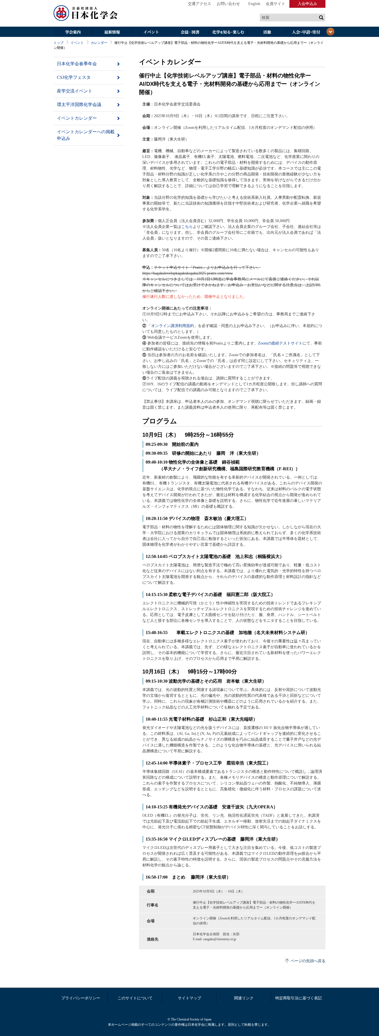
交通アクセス (199, 4)
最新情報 (111, 32)
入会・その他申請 (306, 32)
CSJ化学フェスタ (74, 77)
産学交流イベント (74, 91)
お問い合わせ (228, 4)
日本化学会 (86, 13)
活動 (267, 32)
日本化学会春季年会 (77, 63)
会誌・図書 (189, 32)
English (254, 4)
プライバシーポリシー (80, 998)
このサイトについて (135, 998)
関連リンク (244, 998)
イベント (150, 32)
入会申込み (307, 4)
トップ (59, 43)
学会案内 (73, 32)
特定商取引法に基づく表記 (298, 998)
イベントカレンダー (77, 118)
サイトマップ (189, 998)
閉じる (330, 32)
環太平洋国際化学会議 (79, 104)
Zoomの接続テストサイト (280, 343)
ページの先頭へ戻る (307, 961)
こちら (187, 227)
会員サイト (275, 4)
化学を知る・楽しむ (228, 32)
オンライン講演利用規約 (172, 326)
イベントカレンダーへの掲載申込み (86, 135)
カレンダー (99, 43)
